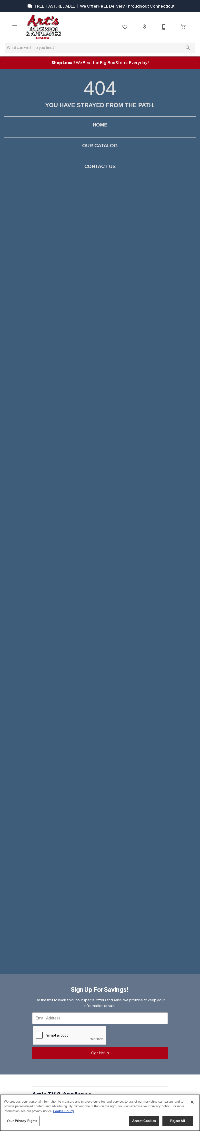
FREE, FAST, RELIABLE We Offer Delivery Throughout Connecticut (104, 6)
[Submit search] (187, 47)
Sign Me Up (100, 1053)
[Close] (192, 1102)
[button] (14, 27)
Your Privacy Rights (22, 1121)
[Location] (144, 27)
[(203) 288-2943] (164, 27)
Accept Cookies (144, 1121)
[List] (125, 27)
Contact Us (100, 166)
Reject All (177, 1121)
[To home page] (43, 27)
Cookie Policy (63, 1111)
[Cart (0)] (183, 27)
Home (100, 124)
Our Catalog (100, 145)
